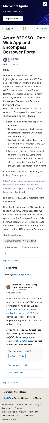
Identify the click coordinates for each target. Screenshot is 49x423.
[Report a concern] (5, 253)
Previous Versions (24, 404)
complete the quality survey (20, 340)
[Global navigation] (2, 28)
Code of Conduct (9, 415)
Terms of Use (35, 412)
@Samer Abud (19, 298)
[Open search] (37, 28)
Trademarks (27, 415)
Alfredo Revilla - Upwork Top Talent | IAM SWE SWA (24, 286)
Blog (37, 404)
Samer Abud (13, 59)
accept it (26, 337)
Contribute (6, 408)
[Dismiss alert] (45, 4)
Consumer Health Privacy (13, 412)
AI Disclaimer (8, 404)
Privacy (18, 408)
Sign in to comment (11, 260)
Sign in (44, 28)
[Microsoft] (24, 28)
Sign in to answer (10, 382)
